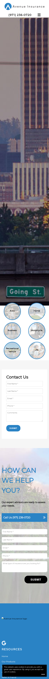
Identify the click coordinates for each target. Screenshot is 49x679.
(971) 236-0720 (20, 15)
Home (5, 656)
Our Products (8, 661)
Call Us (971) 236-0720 (16, 517)
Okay (43, 674)
